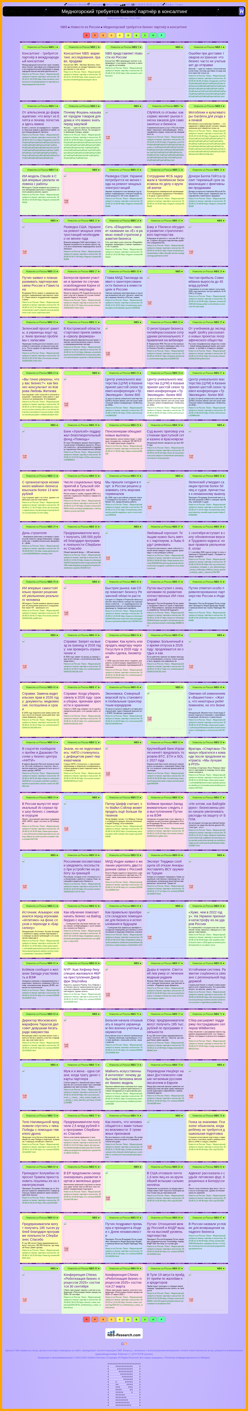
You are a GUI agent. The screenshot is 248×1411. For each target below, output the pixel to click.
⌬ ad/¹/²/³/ (149, 79)
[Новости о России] (65, 5)
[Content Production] (122, 1344)
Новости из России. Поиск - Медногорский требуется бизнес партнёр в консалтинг (40, 79)
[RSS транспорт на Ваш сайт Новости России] (125, 1344)
